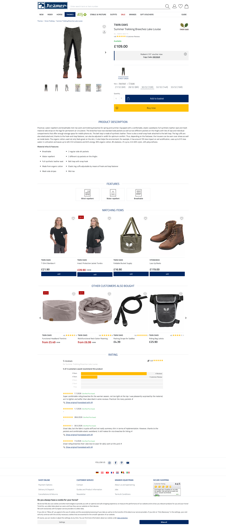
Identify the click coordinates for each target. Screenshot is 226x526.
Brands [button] (132, 14)
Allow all (164, 522)
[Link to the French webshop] (113, 472)
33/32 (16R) (176, 87)
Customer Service (85, 480)
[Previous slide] (39, 52)
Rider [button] (50, 14)
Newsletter (81, 494)
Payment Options (45, 484)
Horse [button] (60, 14)
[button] (82, 14)
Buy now (151, 108)
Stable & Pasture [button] (98, 14)
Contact (80, 484)
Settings (62, 522)
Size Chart (122, 84)
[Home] (52, 5)
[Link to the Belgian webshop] (123, 472)
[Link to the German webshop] (97, 472)
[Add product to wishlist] (104, 26)
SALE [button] (123, 14)
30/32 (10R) (147, 87)
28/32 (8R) (133, 87)
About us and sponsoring (125, 484)
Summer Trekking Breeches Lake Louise (69, 21)
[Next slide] (105, 52)
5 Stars (74, 373)
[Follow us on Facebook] (115, 463)
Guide (133, 84)
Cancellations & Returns (48, 494)
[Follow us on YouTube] (127, 463)
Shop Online (44, 480)
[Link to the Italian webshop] (128, 472)
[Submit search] (168, 6)
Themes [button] (70, 14)
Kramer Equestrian (124, 480)
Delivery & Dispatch (46, 489)
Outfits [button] (113, 14)
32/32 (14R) (162, 87)
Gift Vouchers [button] (147, 14)
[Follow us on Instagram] (109, 463)
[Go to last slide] (40, 318)
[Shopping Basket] (186, 5)
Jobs (116, 489)
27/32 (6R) (120, 87)
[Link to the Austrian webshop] (103, 472)
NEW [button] (41, 14)
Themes (40, 21)
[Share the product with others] (104, 32)
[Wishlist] (180, 5)
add (58, 274)
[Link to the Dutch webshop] (118, 472)
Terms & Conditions (122, 494)
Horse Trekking (49, 21)
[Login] (174, 5)
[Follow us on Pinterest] (121, 463)
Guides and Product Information (89, 489)
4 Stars (74, 377)
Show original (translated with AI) (79, 402)
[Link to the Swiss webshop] (108, 472)
